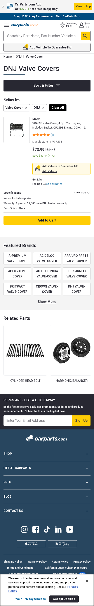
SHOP (7, 454)
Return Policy (60, 561)
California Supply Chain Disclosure (66, 567)
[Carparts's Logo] (24, 25)
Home (7, 56)
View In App (83, 6)
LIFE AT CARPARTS (17, 468)
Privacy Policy (82, 561)
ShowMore (47, 302)
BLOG (7, 496)
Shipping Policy (12, 561)
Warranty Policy (37, 561)
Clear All (58, 107)
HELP (7, 482)
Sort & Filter (43, 85)
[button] (47, 6)
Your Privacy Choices (30, 599)
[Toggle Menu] (6, 25)
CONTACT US (13, 511)
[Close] (87, 581)
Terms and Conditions (20, 567)
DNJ (19, 56)
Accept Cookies (64, 599)
